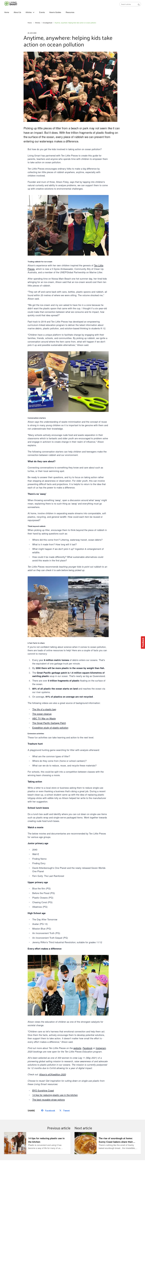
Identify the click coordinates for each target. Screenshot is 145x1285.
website (77, 1048)
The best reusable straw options (48, 1099)
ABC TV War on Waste (44, 718)
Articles (37, 23)
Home (6, 12)
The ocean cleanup (42, 713)
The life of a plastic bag (44, 709)
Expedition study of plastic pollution (50, 727)
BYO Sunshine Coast (43, 1090)
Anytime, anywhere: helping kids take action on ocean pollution (75, 23)
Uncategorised (47, 23)
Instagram (101, 1048)
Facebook (87, 1048)
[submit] (139, 4)
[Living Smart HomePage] (10, 3)
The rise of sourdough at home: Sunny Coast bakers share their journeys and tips (107, 1135)
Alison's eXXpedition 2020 (52, 1074)
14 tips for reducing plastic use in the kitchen (55, 1095)
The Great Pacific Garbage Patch (49, 723)
